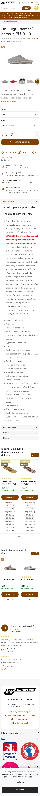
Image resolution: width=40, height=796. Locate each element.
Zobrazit (10, 497)
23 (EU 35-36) (10, 503)
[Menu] (37, 3)
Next (37, 455)
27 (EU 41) (10, 515)
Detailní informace (7, 102)
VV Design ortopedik (21, 719)
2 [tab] (21, 536)
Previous (33, 455)
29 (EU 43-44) (10, 521)
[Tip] (10, 567)
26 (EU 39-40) (10, 512)
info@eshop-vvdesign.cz (21, 712)
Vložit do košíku (22, 142)
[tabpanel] (10, 496)
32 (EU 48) (10, 531)
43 (12, 600)
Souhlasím (20, 789)
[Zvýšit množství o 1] (37, 132)
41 (30, 600)
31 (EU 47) (10, 527)
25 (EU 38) (10, 509)
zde (30, 776)
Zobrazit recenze (15, 632)
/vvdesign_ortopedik (22, 723)
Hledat (26, 8)
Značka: (6, 158)
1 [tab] (19, 536)
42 (8, 600)
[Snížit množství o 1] (37, 135)
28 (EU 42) (10, 518)
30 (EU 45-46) (10, 524)
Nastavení (20, 782)
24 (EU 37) (10, 506)
